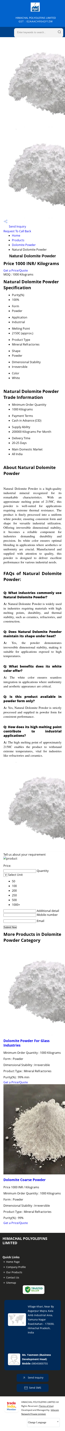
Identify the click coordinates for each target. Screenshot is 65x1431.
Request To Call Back (17, 231)
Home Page (13, 1261)
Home (16, 235)
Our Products (14, 1272)
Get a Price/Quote (15, 270)
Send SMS (35, 1387)
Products (18, 240)
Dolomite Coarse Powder (24, 1179)
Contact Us (12, 1277)
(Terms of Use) (46, 1406)
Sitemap (11, 1282)
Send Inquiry (17, 226)
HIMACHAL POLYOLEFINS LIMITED (36, 19)
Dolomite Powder (24, 245)
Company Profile (16, 1267)
